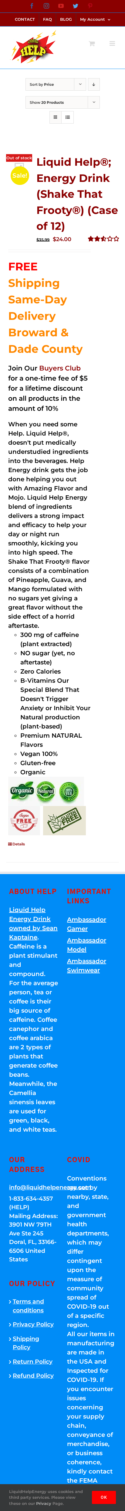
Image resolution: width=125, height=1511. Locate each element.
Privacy (43, 1503)
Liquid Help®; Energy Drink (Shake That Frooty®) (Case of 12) (77, 194)
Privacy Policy (33, 1324)
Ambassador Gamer (86, 924)
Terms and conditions (28, 1306)
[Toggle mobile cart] (92, 43)
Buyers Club (60, 368)
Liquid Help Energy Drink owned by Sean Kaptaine (33, 923)
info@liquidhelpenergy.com (33, 1187)
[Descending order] (94, 84)
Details (18, 844)
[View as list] (67, 117)
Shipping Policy (26, 1343)
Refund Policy (33, 1375)
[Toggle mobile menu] (113, 43)
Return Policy (32, 1361)
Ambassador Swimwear (86, 965)
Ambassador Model (86, 945)
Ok (104, 1497)
